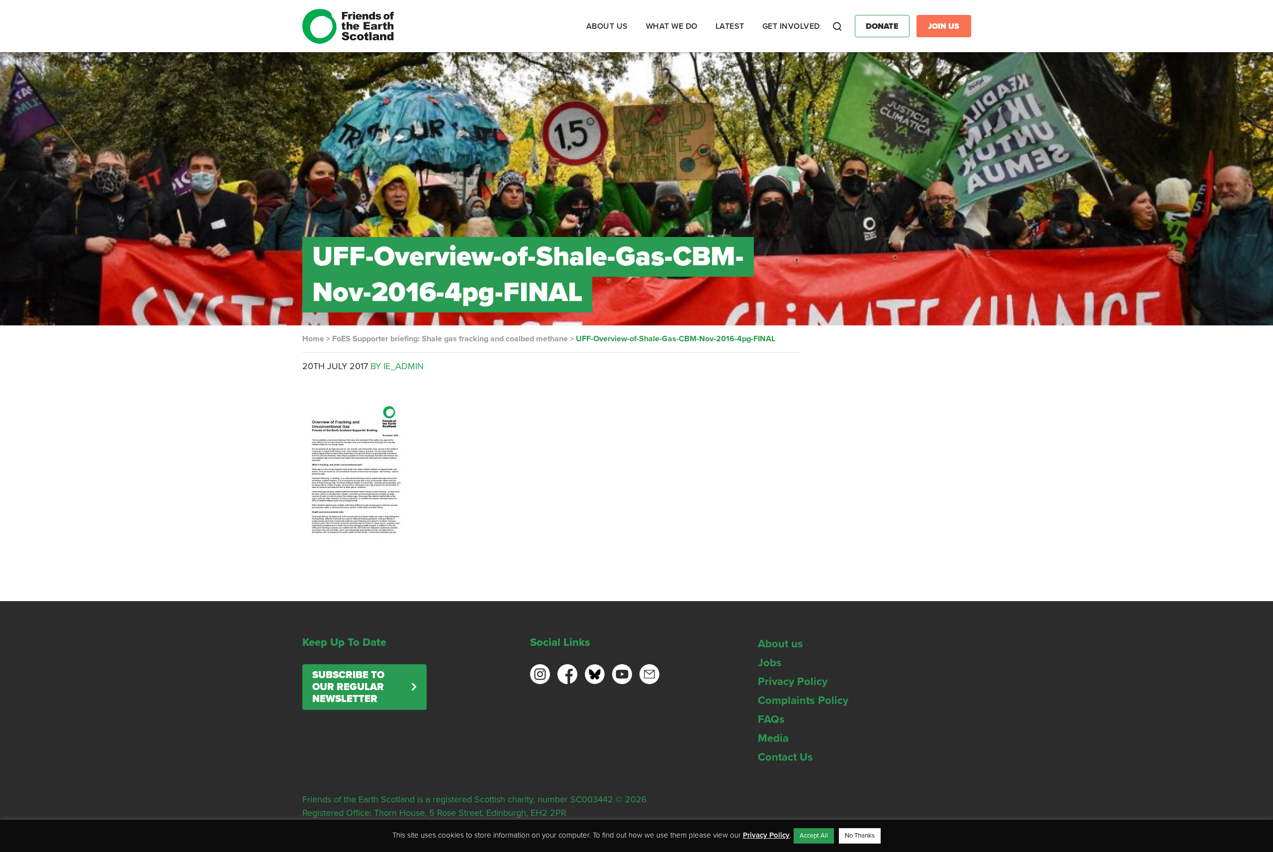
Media (773, 738)
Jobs (770, 662)
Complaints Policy (803, 700)
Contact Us (785, 757)
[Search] (837, 26)
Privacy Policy (792, 681)
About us (780, 643)
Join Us (943, 26)
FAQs (771, 719)
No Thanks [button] (860, 836)
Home (313, 339)
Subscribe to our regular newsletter (348, 687)
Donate (882, 26)
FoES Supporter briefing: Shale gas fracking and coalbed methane (450, 339)
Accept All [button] (814, 836)
